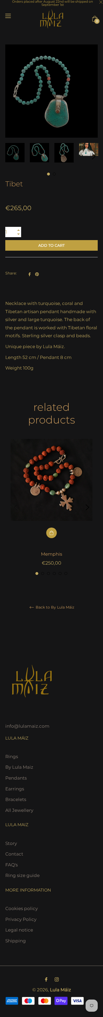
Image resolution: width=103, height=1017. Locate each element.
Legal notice (19, 930)
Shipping (15, 940)
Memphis (51, 554)
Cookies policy (21, 908)
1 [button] (48, 174)
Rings (11, 756)
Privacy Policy (20, 919)
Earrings (14, 788)
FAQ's (11, 864)
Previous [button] (15, 507)
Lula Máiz (60, 989)
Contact (14, 854)
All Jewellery (19, 810)
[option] (51, 507)
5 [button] (60, 573)
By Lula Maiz (19, 767)
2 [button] (54, 174)
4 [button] (54, 573)
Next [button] (93, 156)
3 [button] (48, 573)
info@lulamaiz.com (27, 726)
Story (11, 843)
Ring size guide (22, 875)
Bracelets (15, 799)
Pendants (16, 778)
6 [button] (65, 573)
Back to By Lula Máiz (54, 607)
